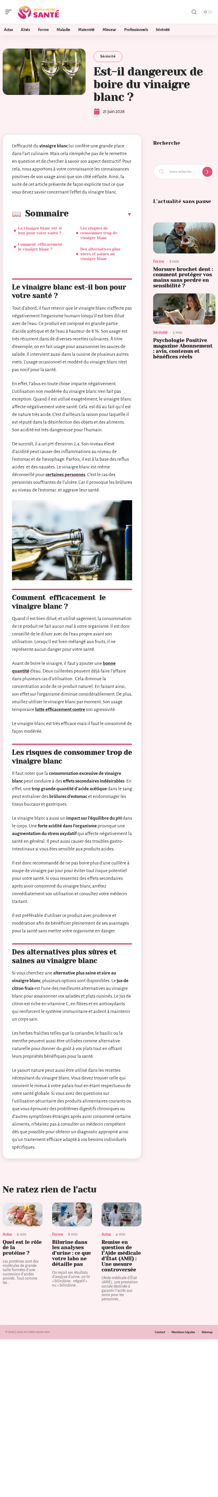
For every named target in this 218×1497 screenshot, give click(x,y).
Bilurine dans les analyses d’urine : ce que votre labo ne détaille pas (71, 1253)
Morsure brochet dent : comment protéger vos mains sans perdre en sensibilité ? (183, 277)
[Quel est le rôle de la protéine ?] (23, 1214)
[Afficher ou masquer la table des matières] (100, 214)
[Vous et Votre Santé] (38, 12)
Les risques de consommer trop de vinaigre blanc (98, 233)
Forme (57, 1234)
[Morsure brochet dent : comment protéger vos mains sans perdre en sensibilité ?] (184, 237)
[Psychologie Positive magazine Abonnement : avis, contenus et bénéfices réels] (184, 308)
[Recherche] (194, 12)
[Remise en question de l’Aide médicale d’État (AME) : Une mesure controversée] (121, 1214)
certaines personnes (65, 474)
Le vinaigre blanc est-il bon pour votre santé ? (40, 230)
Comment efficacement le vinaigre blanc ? (40, 246)
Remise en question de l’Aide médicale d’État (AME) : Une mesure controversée (121, 1256)
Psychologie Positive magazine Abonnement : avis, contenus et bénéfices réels (183, 348)
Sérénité (108, 56)
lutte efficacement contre (60, 709)
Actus (7, 1234)
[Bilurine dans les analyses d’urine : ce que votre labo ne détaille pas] (72, 1214)
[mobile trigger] (9, 12)
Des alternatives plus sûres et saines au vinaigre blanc (100, 254)
